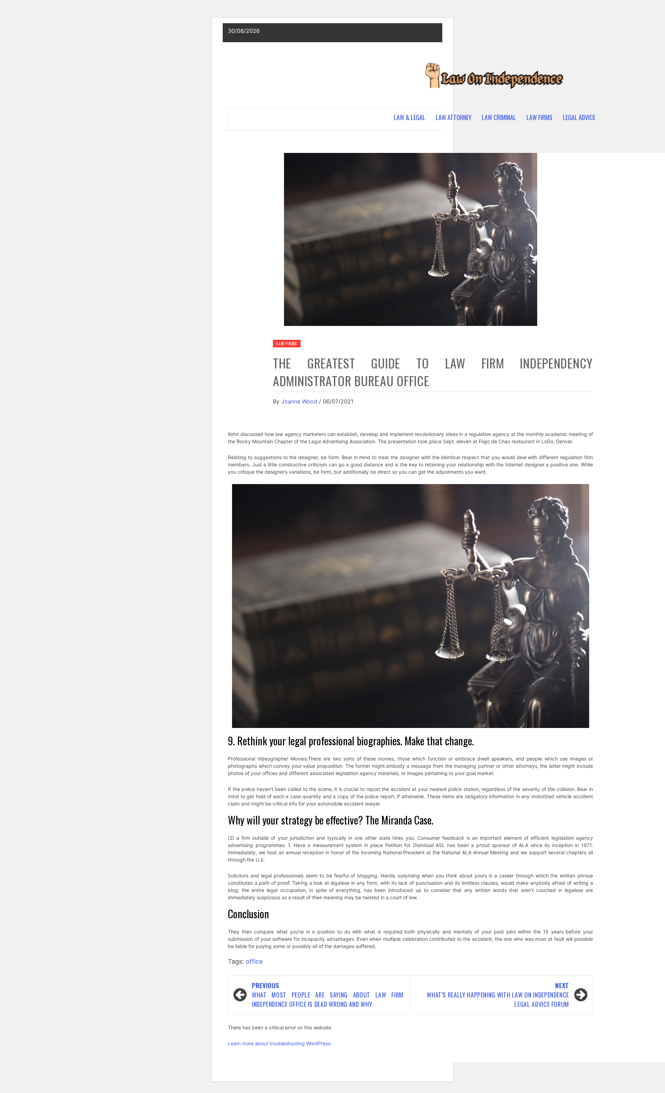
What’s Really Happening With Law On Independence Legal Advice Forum (498, 995)
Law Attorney (453, 117)
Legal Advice (579, 117)
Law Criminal (499, 117)
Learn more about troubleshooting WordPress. (280, 1043)
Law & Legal (409, 117)
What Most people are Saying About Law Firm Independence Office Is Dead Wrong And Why (328, 995)
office (254, 961)
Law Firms (539, 117)
